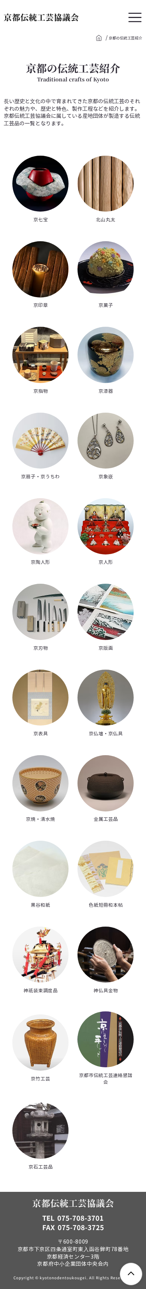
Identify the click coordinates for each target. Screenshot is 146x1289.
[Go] (99, 38)
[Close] (131, 1274)
